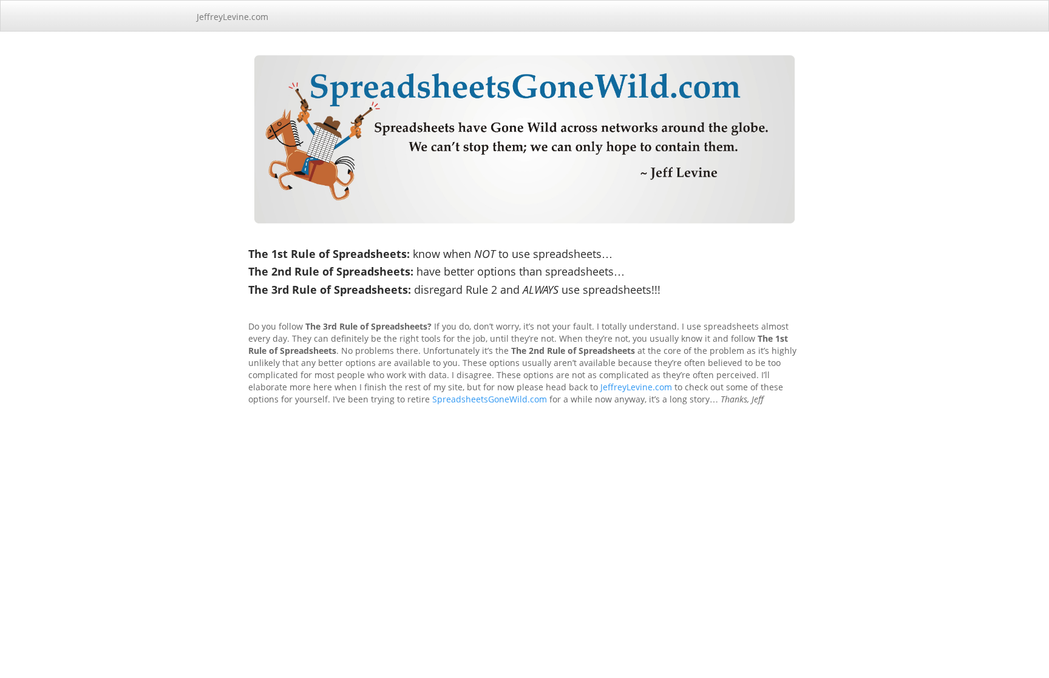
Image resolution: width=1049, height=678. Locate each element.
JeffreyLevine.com (232, 16)
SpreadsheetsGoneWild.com (489, 399)
